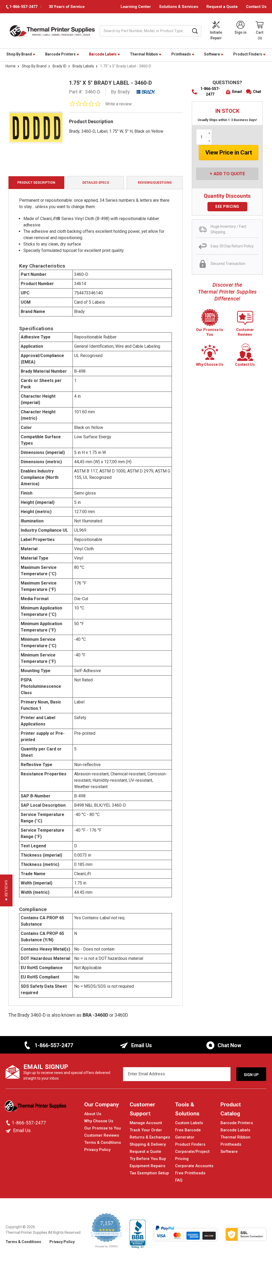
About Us (92, 1113)
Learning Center (136, 6)
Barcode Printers (60, 54)
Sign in (240, 32)
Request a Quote (222, 6)
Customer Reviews (101, 1135)
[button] (6, 890)
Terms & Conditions (102, 1142)
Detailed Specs (95, 182)
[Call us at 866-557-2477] (9, 1122)
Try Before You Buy (148, 1158)
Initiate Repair (216, 35)
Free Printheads (190, 1173)
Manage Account (146, 1122)
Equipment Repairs (147, 1165)
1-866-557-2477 (210, 91)
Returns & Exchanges (150, 1137)
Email (237, 91)
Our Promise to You (102, 1128)
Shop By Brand (19, 54)
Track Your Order (146, 1130)
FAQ (178, 1180)
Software (212, 54)
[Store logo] (36, 1107)
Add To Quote (229, 173)
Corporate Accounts (194, 1165)
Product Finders (248, 54)
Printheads (181, 54)
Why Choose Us (98, 1121)
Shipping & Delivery (148, 1144)
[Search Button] (194, 31)
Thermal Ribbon (144, 54)
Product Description (36, 182)
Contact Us (256, 6)
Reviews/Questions (155, 182)
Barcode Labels (103, 54)
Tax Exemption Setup (149, 1173)
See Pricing (227, 206)
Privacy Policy (97, 1149)
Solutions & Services (178, 6)
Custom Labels (189, 1122)
